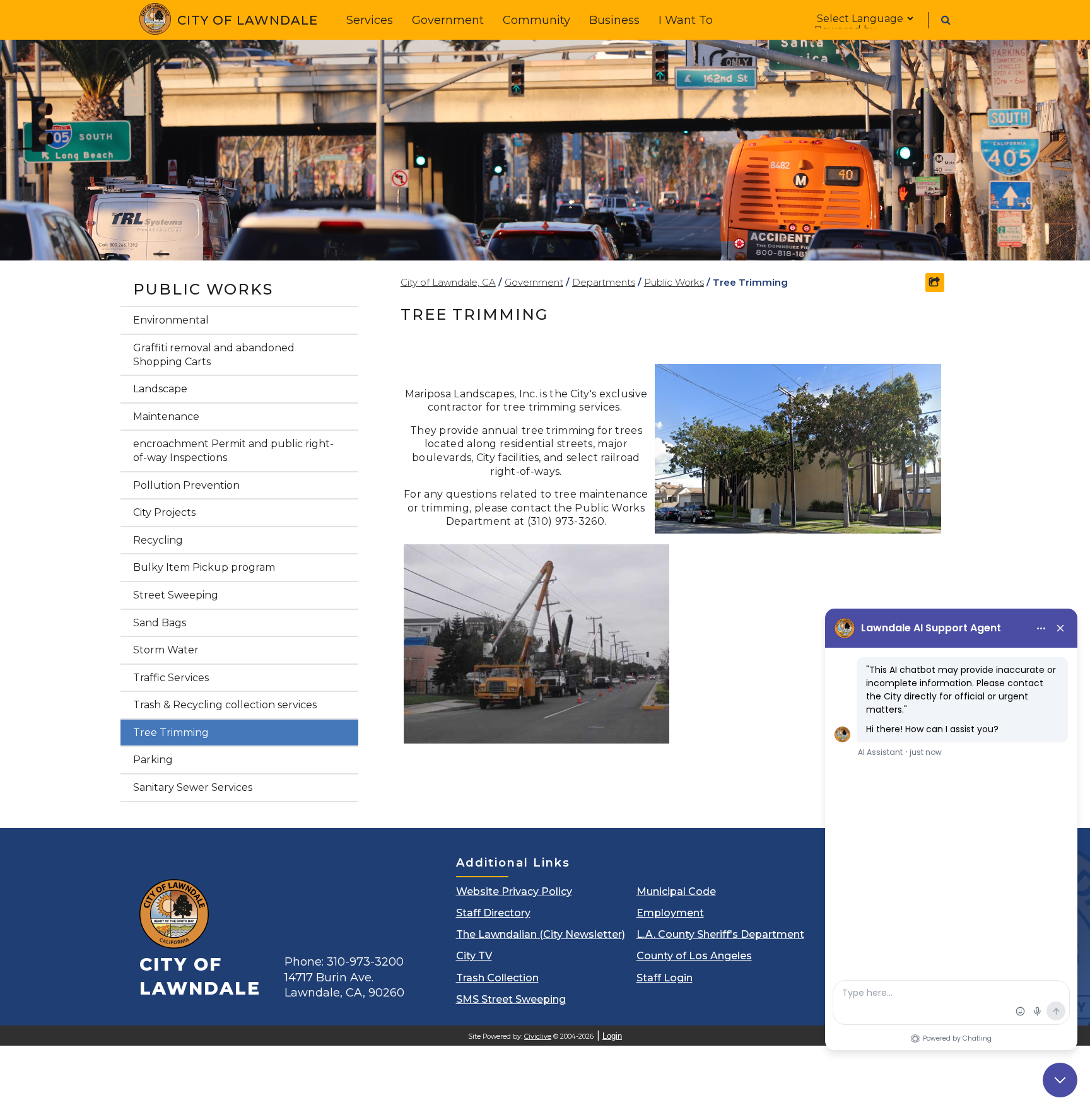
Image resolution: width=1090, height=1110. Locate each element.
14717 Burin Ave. (344, 985)
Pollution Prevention (186, 485)
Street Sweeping (175, 595)
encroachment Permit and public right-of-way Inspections (233, 451)
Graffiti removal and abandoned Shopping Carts (214, 355)
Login (612, 1036)
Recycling (158, 540)
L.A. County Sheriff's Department (720, 934)
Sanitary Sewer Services (192, 787)
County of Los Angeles (694, 956)
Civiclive (537, 1036)
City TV (474, 956)
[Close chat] (1060, 1080)
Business (614, 20)
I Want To (686, 20)
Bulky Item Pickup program (204, 567)
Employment (670, 913)
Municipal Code (676, 891)
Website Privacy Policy (514, 891)
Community (536, 20)
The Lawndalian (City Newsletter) (540, 934)
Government (448, 20)
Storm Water (166, 650)
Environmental (171, 320)
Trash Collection (497, 978)
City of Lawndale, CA (448, 282)
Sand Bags (159, 623)
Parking (153, 760)
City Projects (164, 512)
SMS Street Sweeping (511, 999)
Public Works (203, 289)
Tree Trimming (171, 733)
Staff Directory (493, 913)
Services (369, 20)
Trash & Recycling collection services (225, 705)
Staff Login (664, 978)
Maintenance (166, 417)
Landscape (160, 389)
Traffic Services (171, 678)
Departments (603, 282)
